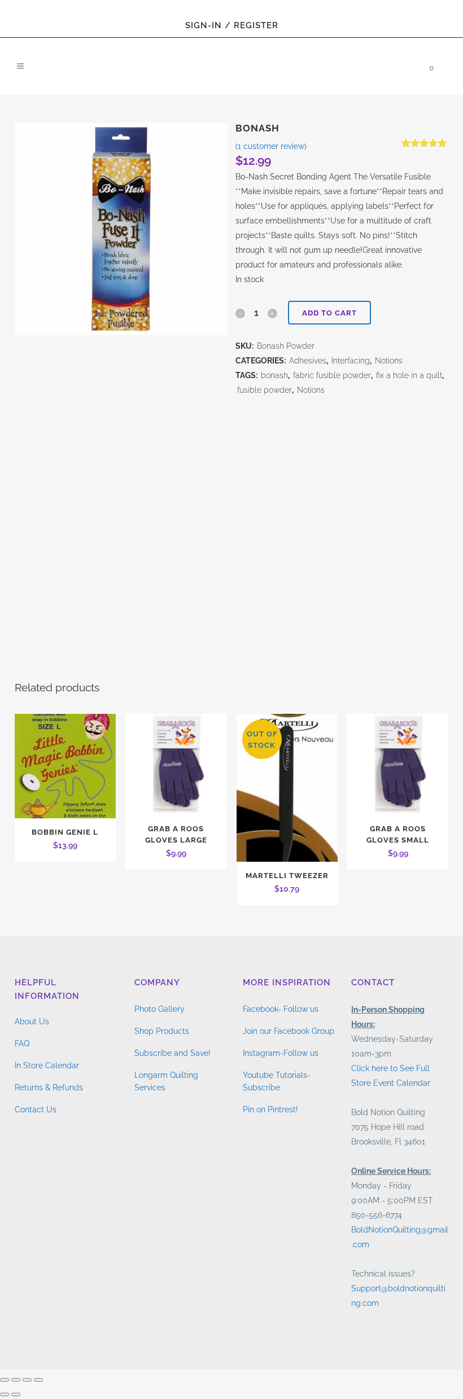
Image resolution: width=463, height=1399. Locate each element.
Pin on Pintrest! (270, 1109)
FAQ (22, 1043)
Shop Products (161, 1031)
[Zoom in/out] (4, 1380)
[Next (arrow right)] (15, 1394)
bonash (274, 375)
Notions (389, 360)
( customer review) (271, 146)
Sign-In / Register (231, 25)
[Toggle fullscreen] (15, 1380)
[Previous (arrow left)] (4, 1394)
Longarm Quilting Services (166, 1081)
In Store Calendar (47, 1065)
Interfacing (350, 360)
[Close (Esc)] (38, 1380)
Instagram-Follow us (280, 1053)
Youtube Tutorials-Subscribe (277, 1081)
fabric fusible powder (332, 375)
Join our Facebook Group (288, 1031)
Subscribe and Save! (172, 1053)
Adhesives (307, 360)
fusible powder (264, 389)
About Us (32, 1021)
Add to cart (329, 313)
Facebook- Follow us (280, 1009)
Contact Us (35, 1109)
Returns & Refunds (49, 1087)
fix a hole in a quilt (409, 375)
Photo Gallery (159, 1009)
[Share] (27, 1380)
